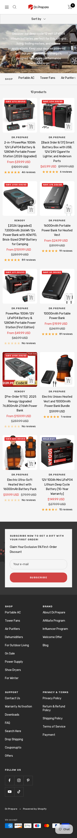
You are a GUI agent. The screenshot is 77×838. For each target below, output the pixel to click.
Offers (9, 756)
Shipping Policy (53, 718)
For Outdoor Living (17, 645)
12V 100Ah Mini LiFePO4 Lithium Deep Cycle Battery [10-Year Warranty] (57, 486)
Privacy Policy (52, 698)
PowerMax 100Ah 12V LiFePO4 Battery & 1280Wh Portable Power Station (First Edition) (20, 320)
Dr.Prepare (19, 137)
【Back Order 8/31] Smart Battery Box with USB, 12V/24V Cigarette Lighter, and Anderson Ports (57, 152)
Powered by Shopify (35, 808)
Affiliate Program (54, 620)
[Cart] (70, 7)
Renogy (19, 220)
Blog (45, 645)
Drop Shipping (14, 739)
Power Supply (14, 662)
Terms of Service (54, 726)
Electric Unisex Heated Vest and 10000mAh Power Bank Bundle (57, 401)
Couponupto (13, 747)
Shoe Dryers (13, 670)
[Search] (14, 7)
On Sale (10, 653)
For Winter (11, 678)
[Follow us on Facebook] (9, 780)
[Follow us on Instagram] (18, 780)
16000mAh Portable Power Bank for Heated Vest (57, 230)
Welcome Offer (52, 637)
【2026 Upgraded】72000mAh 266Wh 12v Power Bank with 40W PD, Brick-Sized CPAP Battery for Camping (20, 235)
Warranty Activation (18, 706)
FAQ (7, 723)
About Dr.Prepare (54, 612)
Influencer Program (55, 629)
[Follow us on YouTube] (9, 791)
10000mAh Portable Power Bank (57, 316)
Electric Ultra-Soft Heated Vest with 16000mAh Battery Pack (20, 484)
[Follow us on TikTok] (18, 791)
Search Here (13, 731)
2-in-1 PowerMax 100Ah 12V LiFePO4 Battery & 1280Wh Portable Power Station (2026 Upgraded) (20, 149)
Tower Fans (47, 78)
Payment (49, 735)
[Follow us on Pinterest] (28, 780)
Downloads (12, 714)
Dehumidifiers (14, 637)
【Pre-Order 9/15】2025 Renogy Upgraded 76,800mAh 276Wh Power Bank (19, 403)
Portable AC (26, 78)
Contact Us (12, 698)
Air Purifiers (68, 78)
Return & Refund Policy (54, 708)
